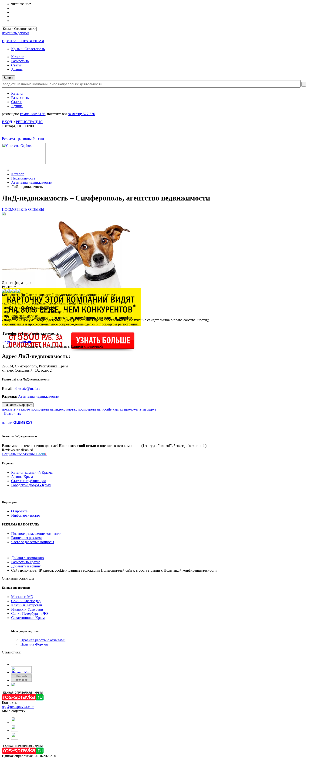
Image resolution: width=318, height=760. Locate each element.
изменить (15, 33)
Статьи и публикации (28, 481)
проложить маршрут (140, 409)
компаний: (32, 114)
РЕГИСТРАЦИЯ (29, 122)
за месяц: (81, 114)
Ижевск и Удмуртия (27, 609)
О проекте (19, 511)
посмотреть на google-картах (100, 409)
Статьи (16, 65)
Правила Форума (34, 644)
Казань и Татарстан (26, 605)
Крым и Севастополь (28, 49)
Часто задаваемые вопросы (32, 542)
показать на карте (16, 409)
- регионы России (23, 139)
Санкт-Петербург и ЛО (29, 613)
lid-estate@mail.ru (27, 388)
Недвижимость (23, 178)
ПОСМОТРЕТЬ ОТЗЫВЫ (23, 209)
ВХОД (7, 122)
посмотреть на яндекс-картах (54, 409)
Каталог (17, 57)
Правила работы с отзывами (42, 640)
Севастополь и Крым (28, 618)
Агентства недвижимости (31, 182)
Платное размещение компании (36, 533)
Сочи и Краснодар (26, 601)
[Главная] (12, 170)
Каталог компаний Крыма (32, 472)
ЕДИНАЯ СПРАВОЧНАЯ (23, 41)
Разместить (20, 61)
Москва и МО (22, 597)
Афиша (17, 69)
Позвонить (11, 413)
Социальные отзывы (24, 454)
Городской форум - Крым (31, 485)
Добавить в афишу (26, 566)
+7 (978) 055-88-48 (16, 342)
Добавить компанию (27, 558)
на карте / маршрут (18, 405)
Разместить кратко (25, 562)
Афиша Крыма (22, 477)
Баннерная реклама (26, 538)
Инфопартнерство (25, 515)
